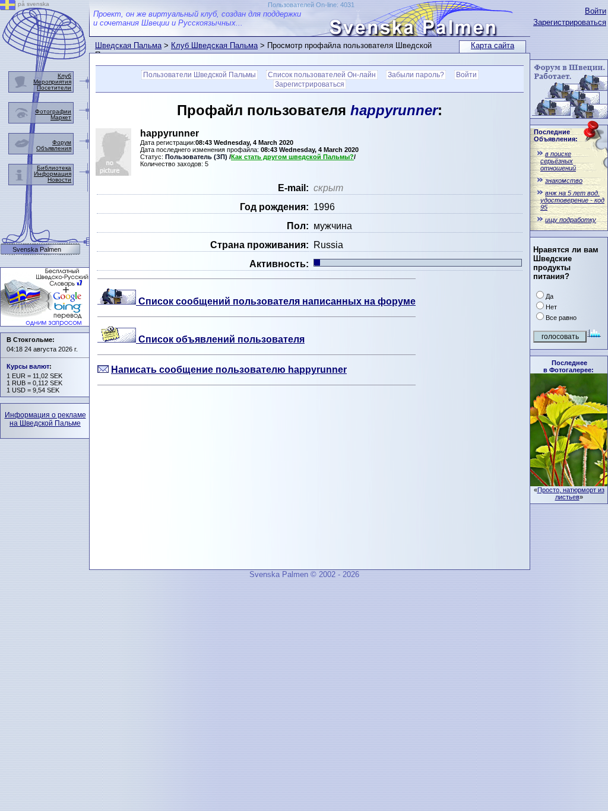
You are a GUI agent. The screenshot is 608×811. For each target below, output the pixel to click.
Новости (59, 179)
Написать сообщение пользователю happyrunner (229, 370)
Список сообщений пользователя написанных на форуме (276, 301)
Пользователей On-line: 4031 (311, 4)
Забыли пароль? (416, 75)
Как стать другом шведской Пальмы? (292, 156)
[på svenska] (7, 7)
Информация (52, 173)
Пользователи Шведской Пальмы (199, 75)
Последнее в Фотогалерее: (568, 366)
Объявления (53, 148)
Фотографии (53, 111)
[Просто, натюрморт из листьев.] (568, 483)
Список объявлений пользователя (220, 339)
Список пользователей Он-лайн (322, 75)
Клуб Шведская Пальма (214, 45)
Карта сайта (492, 45)
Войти (595, 11)
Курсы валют (28, 366)
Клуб (64, 75)
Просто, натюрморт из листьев (570, 493)
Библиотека (54, 167)
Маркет (60, 117)
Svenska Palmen (36, 249)
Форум (61, 142)
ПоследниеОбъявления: (556, 135)
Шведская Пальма (128, 45)
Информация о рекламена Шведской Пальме (45, 419)
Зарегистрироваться (569, 22)
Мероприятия (52, 81)
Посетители (54, 87)
